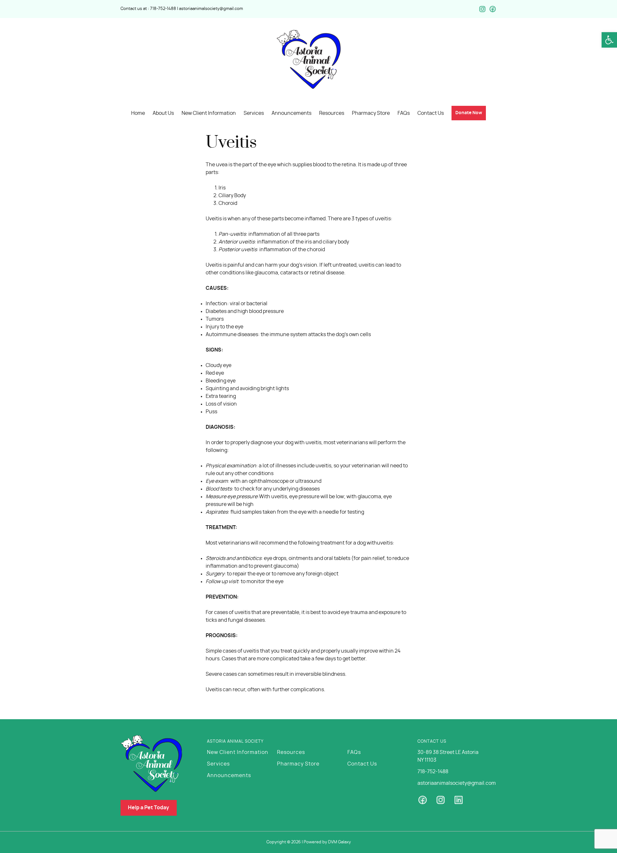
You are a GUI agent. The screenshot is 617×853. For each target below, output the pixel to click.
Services (218, 763)
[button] (609, 40)
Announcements (229, 775)
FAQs (354, 752)
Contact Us (362, 763)
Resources (291, 752)
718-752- (158, 9)
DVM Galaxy (339, 842)
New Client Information (237, 752)
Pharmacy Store (298, 763)
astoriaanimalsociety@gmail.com (211, 9)
